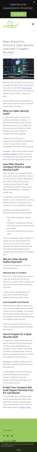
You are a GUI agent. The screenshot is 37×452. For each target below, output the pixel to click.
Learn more (18, 14)
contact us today (25, 407)
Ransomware (27, 88)
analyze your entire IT (10, 154)
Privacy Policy (7, 430)
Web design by (8, 441)
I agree (18, 450)
